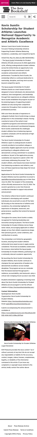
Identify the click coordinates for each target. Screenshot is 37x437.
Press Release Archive (21, 426)
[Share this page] (34, 17)
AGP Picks (4, 3)
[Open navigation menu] (3, 17)
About (10, 426)
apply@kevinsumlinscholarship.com (13, 179)
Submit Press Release (11, 430)
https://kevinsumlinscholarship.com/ (21, 287)
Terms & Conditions (26, 430)
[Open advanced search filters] (29, 17)
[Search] (25, 17)
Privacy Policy (28, 434)
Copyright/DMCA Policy (13, 434)
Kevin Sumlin (9, 60)
